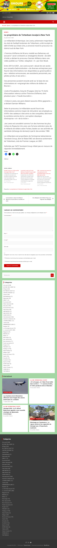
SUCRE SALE (6, 363)
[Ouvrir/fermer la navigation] (4, 22)
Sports (6, 32)
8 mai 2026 (6, 416)
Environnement (7, 307)
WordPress (46, 545)
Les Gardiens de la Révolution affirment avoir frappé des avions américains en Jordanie (14, 397)
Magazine (5, 332)
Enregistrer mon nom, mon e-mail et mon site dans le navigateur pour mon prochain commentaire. (28, 254)
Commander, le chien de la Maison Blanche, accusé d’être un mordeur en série (15, 199)
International (7, 376)
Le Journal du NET (7, 330)
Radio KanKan (6, 350)
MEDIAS (5, 333)
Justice (5, 322)
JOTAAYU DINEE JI (7, 320)
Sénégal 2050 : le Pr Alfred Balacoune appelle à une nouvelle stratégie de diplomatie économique (14, 411)
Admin (38, 387)
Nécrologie (6, 337)
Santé (4, 356)
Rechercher (52, 275)
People (5, 345)
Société (5, 360)
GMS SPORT (6, 313)
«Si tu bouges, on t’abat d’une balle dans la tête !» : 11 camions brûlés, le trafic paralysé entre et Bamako (41, 383)
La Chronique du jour (8, 328)
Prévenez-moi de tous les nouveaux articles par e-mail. (18, 261)
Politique (5, 348)
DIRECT (5, 300)
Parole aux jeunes (7, 343)
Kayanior (5, 326)
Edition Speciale (7, 304)
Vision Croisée (6, 367)
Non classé (6, 339)
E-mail (6, 240)
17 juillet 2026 (6, 401)
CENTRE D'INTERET (8, 292)
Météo (4, 335)
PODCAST (5, 347)
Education (5, 305)
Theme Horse (27, 545)
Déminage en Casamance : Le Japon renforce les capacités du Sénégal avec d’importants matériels (40, 425)
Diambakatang (6, 296)
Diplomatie (5, 298)
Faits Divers (6, 309)
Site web (6, 246)
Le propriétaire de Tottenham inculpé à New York (20, 189)
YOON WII (5, 369)
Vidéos (5, 365)
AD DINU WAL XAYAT (8, 287)
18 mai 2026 (33, 387)
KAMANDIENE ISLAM (8, 324)
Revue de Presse (7, 354)
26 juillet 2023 (7, 37)
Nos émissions (7, 341)
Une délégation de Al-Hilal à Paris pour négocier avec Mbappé (42, 198)
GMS (12, 37)
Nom (5, 233)
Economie (5, 302)
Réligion (5, 352)
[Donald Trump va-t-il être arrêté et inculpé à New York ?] (12, 176)
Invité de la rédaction (8, 319)
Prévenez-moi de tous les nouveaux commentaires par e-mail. (20, 258)
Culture (5, 294)
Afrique (5, 289)
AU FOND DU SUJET (8, 291)
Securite (5, 358)
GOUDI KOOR (6, 315)
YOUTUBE (5, 371)
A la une (5, 285)
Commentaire (8, 215)
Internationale (6, 317)
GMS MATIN (6, 311)
